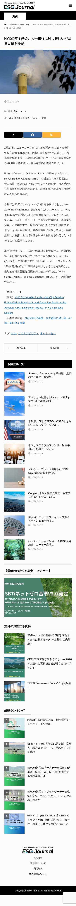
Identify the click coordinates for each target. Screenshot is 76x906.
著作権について (38, 863)
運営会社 (38, 858)
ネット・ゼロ (39, 118)
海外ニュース (20, 111)
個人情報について (38, 873)
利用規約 (38, 868)
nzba (10, 118)
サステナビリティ (23, 118)
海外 (15, 16)
